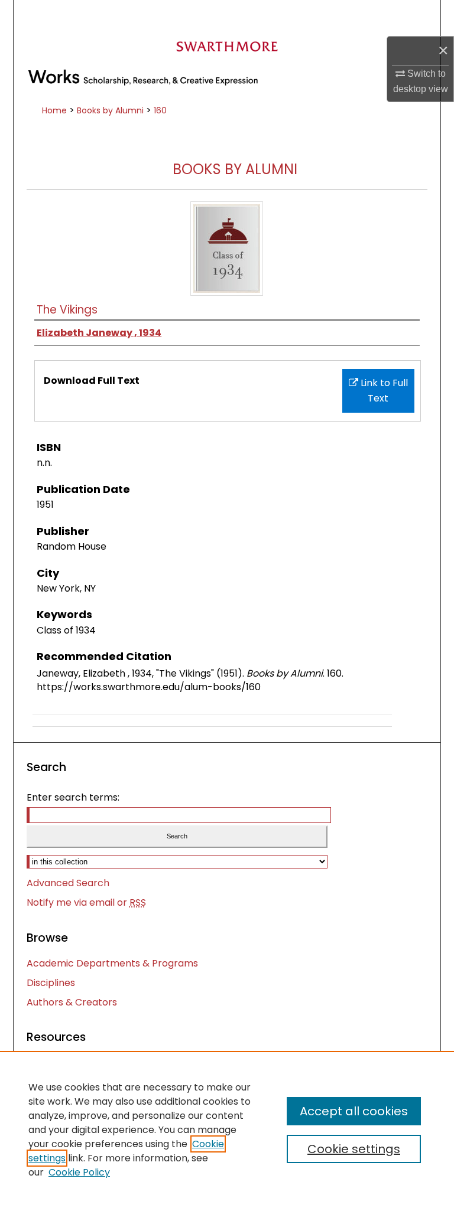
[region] (227, 1129)
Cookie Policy (79, 1172)
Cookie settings (353, 1149)
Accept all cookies (354, 1111)
